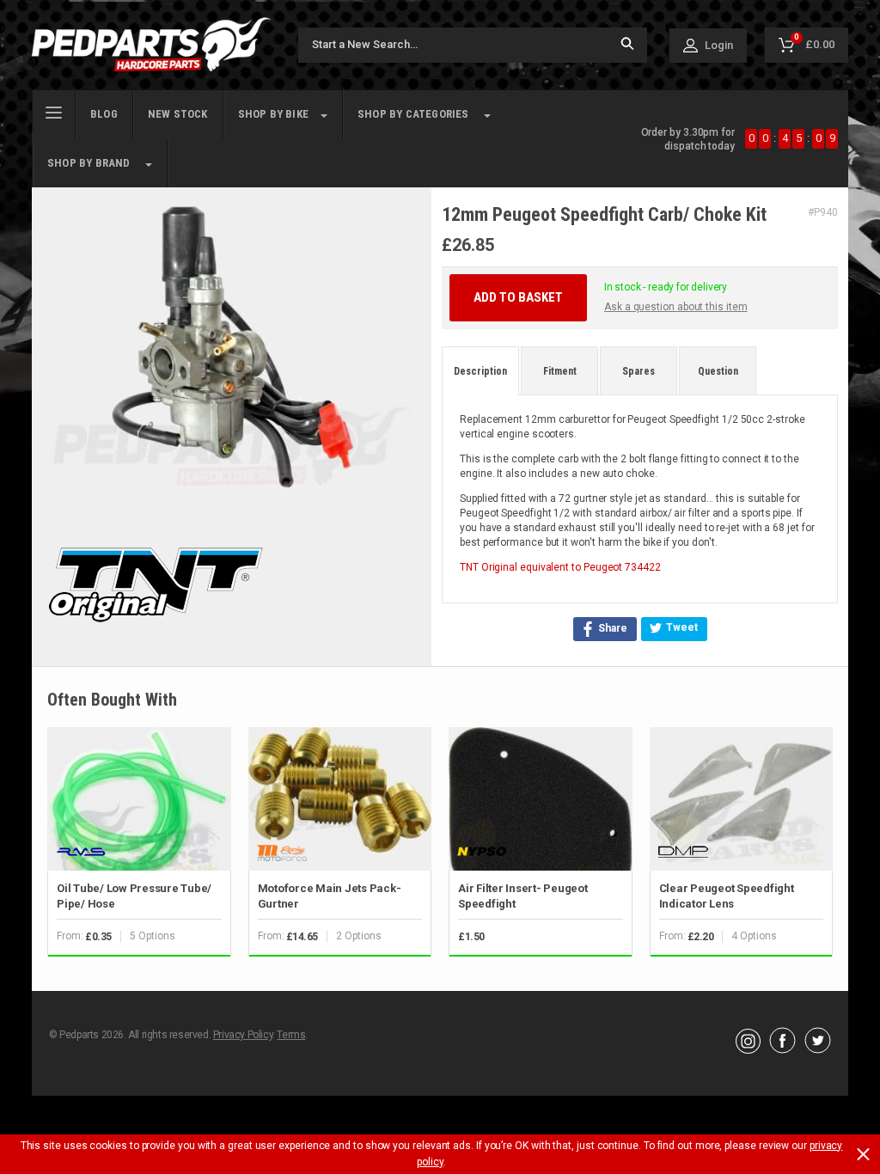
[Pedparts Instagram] (748, 1049)
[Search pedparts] (627, 45)
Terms (291, 1035)
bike (273, 113)
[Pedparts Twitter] (817, 1049)
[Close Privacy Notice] (863, 1154)
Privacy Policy (242, 1035)
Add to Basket (518, 297)
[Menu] (54, 110)
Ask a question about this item (676, 307)
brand (89, 162)
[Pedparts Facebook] (782, 1049)
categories (413, 113)
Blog (104, 113)
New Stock (178, 113)
